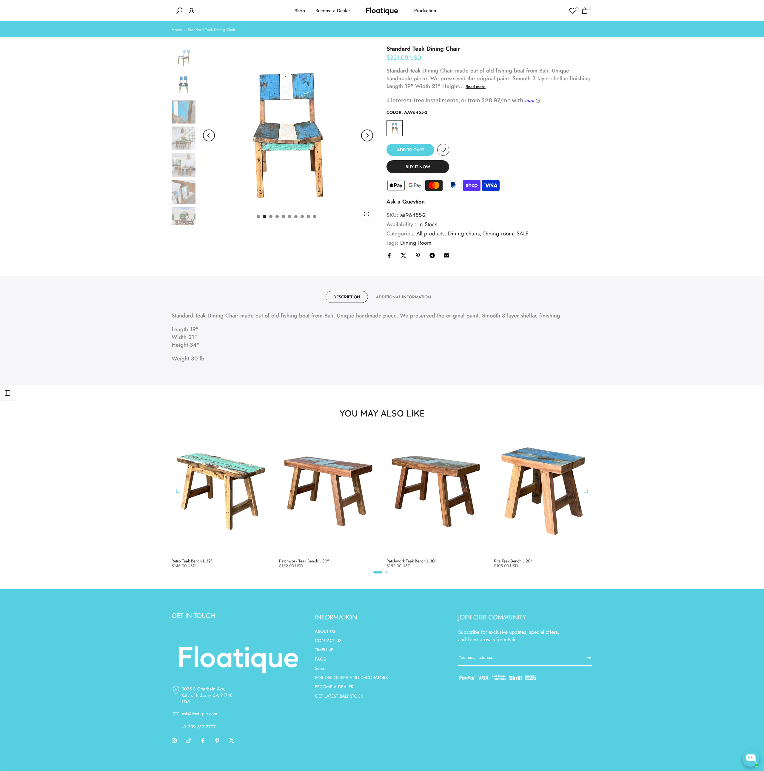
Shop (300, 10)
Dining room (498, 234)
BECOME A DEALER (334, 687)
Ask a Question (405, 202)
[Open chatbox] (751, 758)
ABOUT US (325, 631)
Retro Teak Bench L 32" (192, 561)
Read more (476, 86)
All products (430, 234)
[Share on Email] (446, 255)
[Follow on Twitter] (231, 740)
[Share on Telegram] (432, 255)
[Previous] (209, 135)
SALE (523, 234)
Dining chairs (464, 234)
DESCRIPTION (346, 297)
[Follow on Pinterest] (217, 740)
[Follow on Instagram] (174, 740)
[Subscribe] (586, 657)
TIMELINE (324, 650)
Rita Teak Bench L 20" (513, 561)
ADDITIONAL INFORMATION (403, 297)
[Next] (367, 135)
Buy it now (418, 167)
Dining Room (415, 243)
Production (425, 10)
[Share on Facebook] (389, 255)
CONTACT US (328, 640)
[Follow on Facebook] (203, 740)
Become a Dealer (332, 10)
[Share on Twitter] (403, 255)
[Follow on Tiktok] (188, 740)
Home (177, 30)
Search (321, 668)
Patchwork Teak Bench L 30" (304, 561)
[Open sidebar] (7, 393)
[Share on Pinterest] (417, 255)
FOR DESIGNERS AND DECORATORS (351, 677)
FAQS (320, 659)
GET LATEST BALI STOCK (339, 696)
